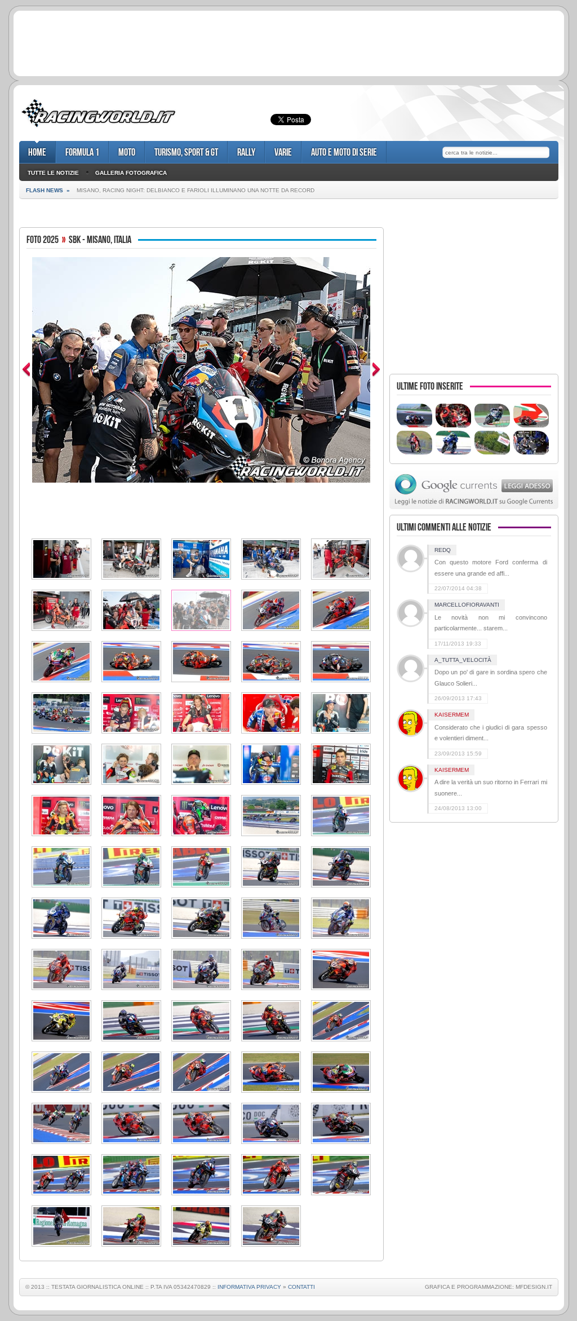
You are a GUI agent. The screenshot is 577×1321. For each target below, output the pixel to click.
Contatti (301, 1287)
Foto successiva (376, 370)
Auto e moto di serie (344, 152)
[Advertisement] (288, 41)
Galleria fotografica (131, 173)
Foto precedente (26, 370)
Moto (126, 152)
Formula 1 (82, 152)
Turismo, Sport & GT (186, 152)
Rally (246, 152)
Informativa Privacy (249, 1287)
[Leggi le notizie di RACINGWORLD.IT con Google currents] (473, 506)
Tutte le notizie (53, 173)
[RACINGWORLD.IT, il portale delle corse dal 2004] (98, 127)
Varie (283, 152)
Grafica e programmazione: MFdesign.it (488, 1287)
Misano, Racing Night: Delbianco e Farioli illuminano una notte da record (195, 190)
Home (37, 152)
